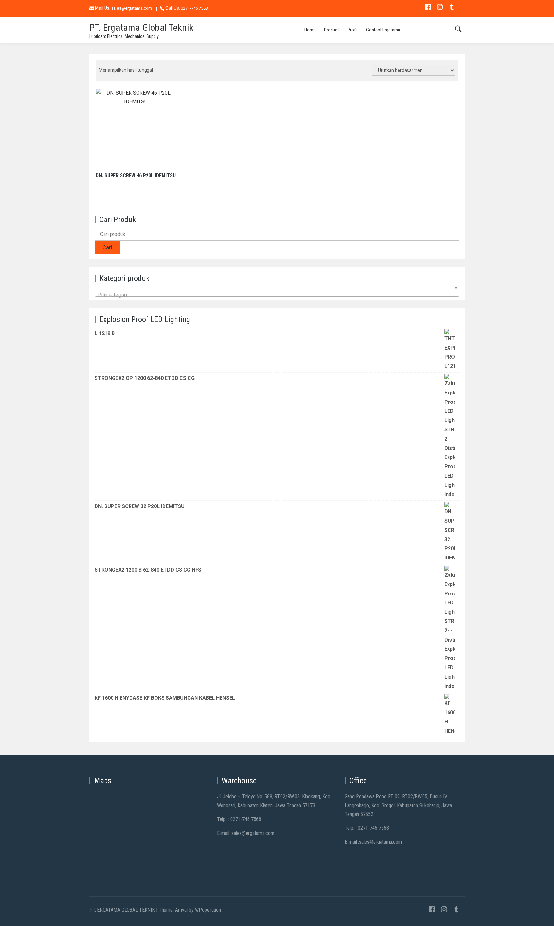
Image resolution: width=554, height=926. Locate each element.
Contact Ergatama (383, 30)
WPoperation (208, 910)
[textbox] (277, 296)
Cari (107, 247)
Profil (352, 30)
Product (331, 30)
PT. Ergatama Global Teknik (141, 27)
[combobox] (277, 292)
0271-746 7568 (194, 8)
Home (309, 30)
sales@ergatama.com (131, 8)
